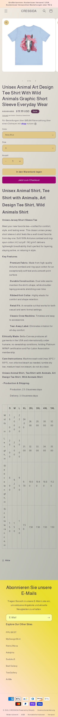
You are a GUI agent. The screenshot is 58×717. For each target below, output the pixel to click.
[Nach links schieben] (22, 81)
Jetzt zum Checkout (29, 180)
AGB (23, 715)
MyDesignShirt (13, 639)
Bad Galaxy (12, 666)
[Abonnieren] (48, 617)
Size (4, 142)
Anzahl (5, 155)
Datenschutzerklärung (46, 710)
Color (4, 129)
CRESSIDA (13, 710)
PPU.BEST (11, 632)
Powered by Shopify (27, 710)
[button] (6, 11)
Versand (5, 115)
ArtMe (9, 679)
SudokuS (10, 659)
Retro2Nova (12, 646)
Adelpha (10, 652)
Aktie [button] (7, 560)
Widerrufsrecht (12, 715)
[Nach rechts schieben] (35, 81)
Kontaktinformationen (36, 715)
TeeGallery (11, 672)
